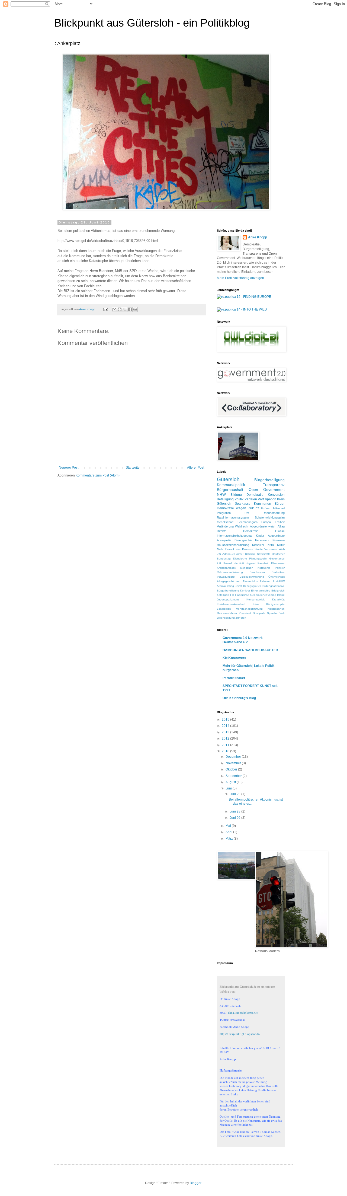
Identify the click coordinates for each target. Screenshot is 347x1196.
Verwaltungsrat (226, 576)
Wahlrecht (241, 526)
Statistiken (278, 572)
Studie (259, 549)
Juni (229, 788)
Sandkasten (257, 572)
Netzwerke (264, 567)
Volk (282, 613)
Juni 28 (235, 811)
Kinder (260, 535)
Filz (232, 594)
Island (281, 594)
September (234, 776)
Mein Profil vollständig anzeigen (240, 278)
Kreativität (278, 599)
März (230, 838)
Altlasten (265, 581)
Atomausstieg (225, 585)
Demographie (243, 540)
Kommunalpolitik (231, 484)
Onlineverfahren (227, 613)
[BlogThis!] (119, 309)
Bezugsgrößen (252, 585)
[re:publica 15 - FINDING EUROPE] (244, 297)
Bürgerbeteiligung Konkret (233, 590)
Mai (229, 826)
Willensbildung (226, 617)
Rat (247, 512)
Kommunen (262, 504)
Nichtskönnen (276, 608)
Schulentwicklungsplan (270, 517)
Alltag (281, 526)
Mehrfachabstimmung (249, 608)
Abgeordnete (276, 535)
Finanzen (278, 540)
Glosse (280, 531)
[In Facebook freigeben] (130, 309)
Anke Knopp (257, 237)
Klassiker (258, 544)
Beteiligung (225, 499)
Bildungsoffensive (273, 585)
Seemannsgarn (247, 522)
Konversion (276, 495)
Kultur (281, 544)
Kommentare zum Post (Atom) (98, 475)
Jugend (251, 563)
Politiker (280, 567)
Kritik (271, 544)
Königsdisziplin (275, 604)
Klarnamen (278, 563)
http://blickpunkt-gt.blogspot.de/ (240, 1033)
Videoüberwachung (252, 576)
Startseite (133, 467)
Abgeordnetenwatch (263, 526)
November (234, 763)
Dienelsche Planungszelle (250, 558)
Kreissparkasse (226, 567)
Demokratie (255, 495)
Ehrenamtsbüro (260, 590)
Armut (239, 553)
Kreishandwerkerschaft (231, 604)
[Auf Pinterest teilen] (135, 309)
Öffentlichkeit (276, 576)
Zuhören (241, 617)
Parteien (251, 499)
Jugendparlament (228, 599)
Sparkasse (242, 504)
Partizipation (267, 499)
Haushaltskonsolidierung (233, 544)
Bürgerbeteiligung (269, 480)
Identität (239, 563)
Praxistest (245, 613)
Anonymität (224, 540)
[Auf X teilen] (124, 309)
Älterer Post (195, 467)
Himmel (227, 563)
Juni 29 (235, 794)
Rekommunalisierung (230, 572)
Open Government (267, 489)
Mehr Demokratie (228, 549)
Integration (224, 512)
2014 (226, 726)
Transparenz (274, 484)
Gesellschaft (225, 522)
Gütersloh (228, 479)
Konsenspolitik (255, 599)
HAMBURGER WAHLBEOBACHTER (250, 650)
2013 (226, 732)
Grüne (265, 508)
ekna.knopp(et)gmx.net (243, 1012)
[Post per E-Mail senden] (105, 309)
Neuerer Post (68, 467)
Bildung (236, 495)
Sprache (272, 613)
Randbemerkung (274, 512)
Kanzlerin (263, 563)
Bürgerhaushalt (230, 489)
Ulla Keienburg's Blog (239, 698)
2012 (226, 738)
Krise (256, 604)
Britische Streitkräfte (258, 553)
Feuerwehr (262, 540)
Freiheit (280, 522)
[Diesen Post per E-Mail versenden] (114, 309)
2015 (226, 719)
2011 (226, 745)
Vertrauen (270, 549)
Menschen (246, 567)
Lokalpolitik (224, 608)
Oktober (232, 769)
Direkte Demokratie (237, 531)
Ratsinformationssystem (233, 517)
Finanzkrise (242, 594)
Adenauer (228, 553)
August (231, 782)
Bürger (280, 504)
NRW (221, 494)
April (229, 832)
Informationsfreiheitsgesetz (234, 535)
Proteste (247, 549)
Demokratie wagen (231, 508)
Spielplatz (259, 613)
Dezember (234, 757)
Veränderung (225, 526)
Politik (238, 499)
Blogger (195, 1183)
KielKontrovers (234, 658)
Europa (266, 522)
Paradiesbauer (234, 678)
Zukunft (253, 508)
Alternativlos (250, 581)
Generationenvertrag (263, 594)
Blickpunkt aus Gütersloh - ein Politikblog (152, 23)
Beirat (238, 585)
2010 (226, 751)
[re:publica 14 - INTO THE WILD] (242, 309)
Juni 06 (235, 818)
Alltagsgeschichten (228, 581)
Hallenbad (278, 508)
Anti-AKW (279, 581)
